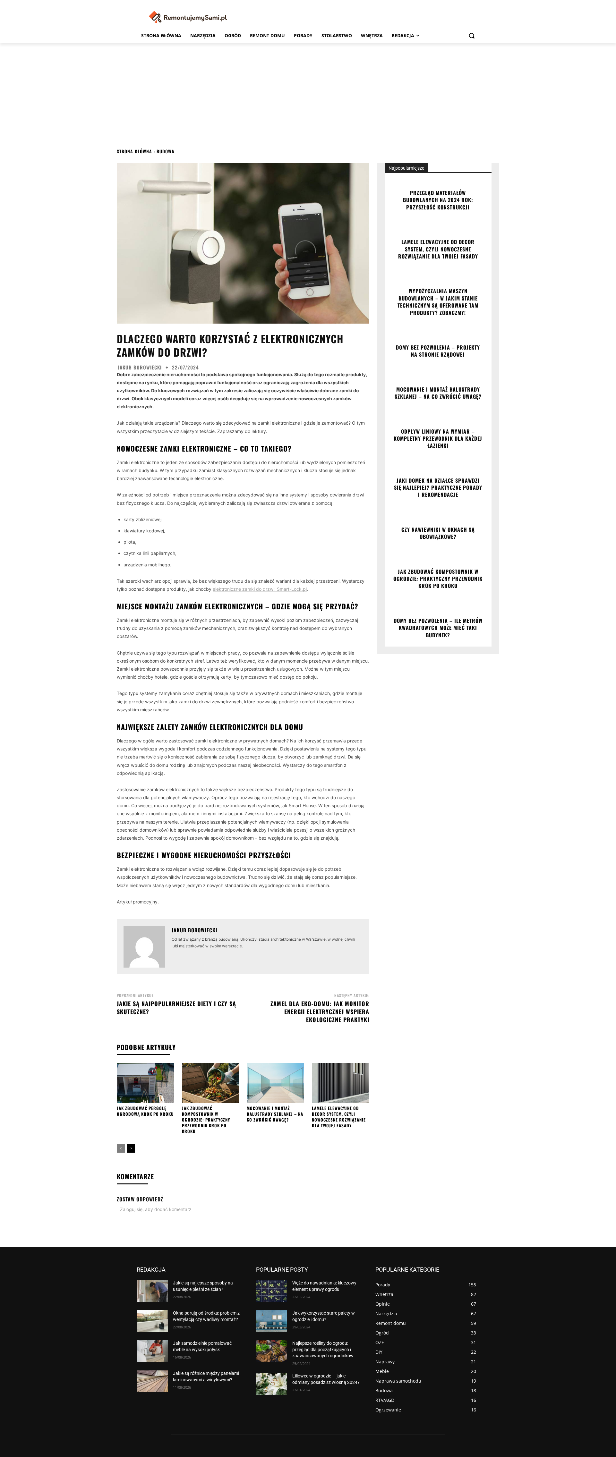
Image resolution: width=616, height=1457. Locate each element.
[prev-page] (121, 1148)
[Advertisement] (308, 91)
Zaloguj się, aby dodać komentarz (156, 1209)
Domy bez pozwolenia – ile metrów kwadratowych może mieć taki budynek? (438, 628)
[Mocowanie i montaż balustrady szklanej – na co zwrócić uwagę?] (275, 1083)
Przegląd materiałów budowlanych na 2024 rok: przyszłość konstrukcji (438, 200)
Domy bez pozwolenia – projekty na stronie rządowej (438, 350)
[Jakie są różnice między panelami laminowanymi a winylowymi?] (152, 1381)
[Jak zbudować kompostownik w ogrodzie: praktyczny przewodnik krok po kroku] (210, 1083)
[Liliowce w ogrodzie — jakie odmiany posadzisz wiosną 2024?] (271, 1384)
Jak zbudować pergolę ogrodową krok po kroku (145, 1111)
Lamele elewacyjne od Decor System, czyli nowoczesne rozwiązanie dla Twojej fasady (339, 1117)
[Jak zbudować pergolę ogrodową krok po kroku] (145, 1083)
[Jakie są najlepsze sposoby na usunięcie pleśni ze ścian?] (152, 1291)
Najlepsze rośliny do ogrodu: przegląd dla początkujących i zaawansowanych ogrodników (323, 1349)
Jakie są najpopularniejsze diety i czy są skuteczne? (176, 1007)
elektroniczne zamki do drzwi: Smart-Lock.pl (260, 589)
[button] (471, 35)
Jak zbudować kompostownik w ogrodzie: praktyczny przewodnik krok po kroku (206, 1120)
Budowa (166, 151)
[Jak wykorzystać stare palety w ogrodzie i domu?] (271, 1321)
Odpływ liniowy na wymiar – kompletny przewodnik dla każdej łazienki (438, 439)
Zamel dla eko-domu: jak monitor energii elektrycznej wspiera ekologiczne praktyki (319, 1011)
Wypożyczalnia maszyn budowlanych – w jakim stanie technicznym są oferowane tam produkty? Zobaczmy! (438, 301)
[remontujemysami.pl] (188, 17)
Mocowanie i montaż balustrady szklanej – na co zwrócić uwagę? (275, 1114)
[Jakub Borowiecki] (144, 947)
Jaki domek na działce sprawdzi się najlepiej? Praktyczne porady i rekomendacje (438, 488)
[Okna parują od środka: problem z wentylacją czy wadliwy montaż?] (152, 1321)
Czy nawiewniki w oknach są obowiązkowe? (438, 533)
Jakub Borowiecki (140, 367)
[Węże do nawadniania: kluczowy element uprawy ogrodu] (271, 1291)
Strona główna (134, 151)
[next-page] (131, 1148)
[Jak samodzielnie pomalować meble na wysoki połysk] (152, 1351)
